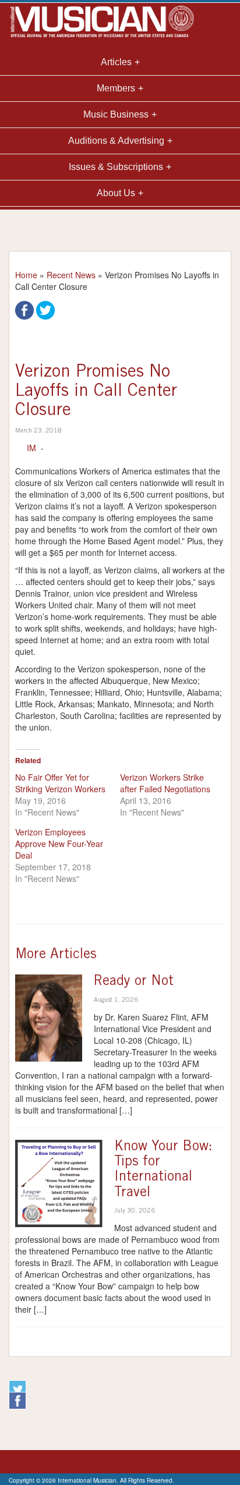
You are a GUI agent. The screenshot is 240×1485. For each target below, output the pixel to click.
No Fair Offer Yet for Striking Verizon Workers (60, 783)
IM (31, 447)
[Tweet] (45, 309)
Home (26, 275)
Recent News (71, 275)
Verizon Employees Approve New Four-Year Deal (59, 843)
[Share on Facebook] (24, 309)
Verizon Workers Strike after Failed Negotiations (165, 783)
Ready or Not (134, 982)
